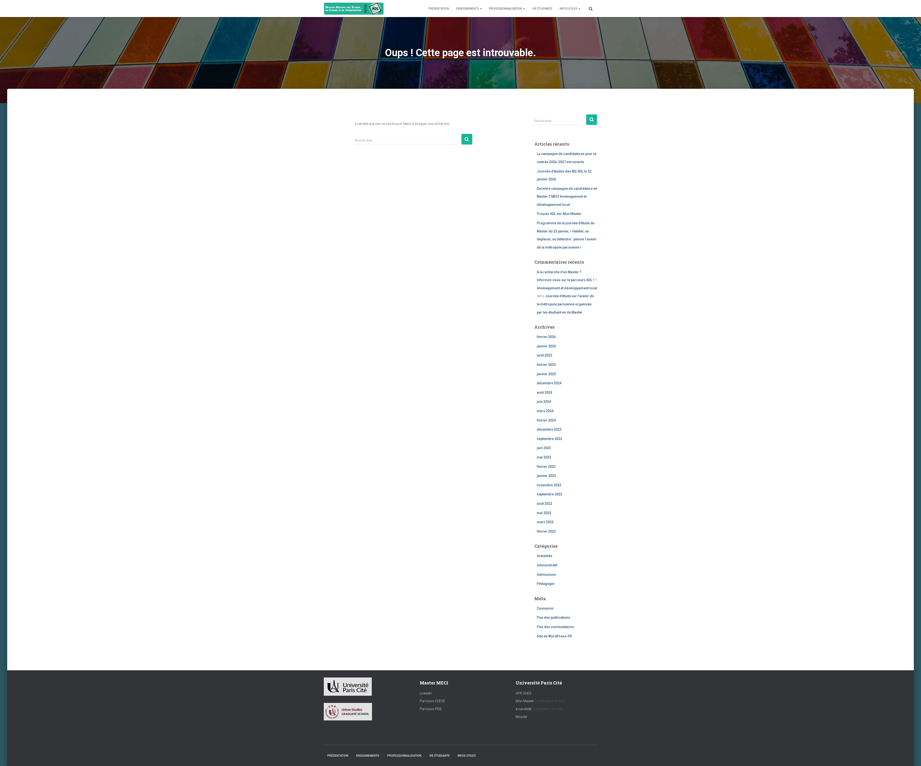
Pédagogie (545, 584)
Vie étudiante (542, 8)
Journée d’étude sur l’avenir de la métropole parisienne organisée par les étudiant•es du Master (565, 304)
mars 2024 (545, 411)
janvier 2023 (546, 476)
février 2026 (546, 337)
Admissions (546, 574)
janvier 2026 (546, 346)
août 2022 (544, 503)
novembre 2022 (549, 485)
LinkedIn (426, 693)
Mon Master (525, 701)
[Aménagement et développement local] (353, 9)
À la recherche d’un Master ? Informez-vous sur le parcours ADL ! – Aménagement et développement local (567, 280)
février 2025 (546, 365)
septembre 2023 (549, 439)
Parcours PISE (431, 709)
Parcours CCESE (432, 701)
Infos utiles (569, 8)
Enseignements (467, 8)
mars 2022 (545, 522)
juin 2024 (544, 402)
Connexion (545, 608)
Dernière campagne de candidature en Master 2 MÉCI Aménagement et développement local (567, 197)
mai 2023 (544, 457)
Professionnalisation (506, 8)
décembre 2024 (549, 383)
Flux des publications (553, 617)
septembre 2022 (549, 494)
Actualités (544, 556)
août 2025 (544, 355)
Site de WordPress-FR (554, 636)
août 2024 (544, 392)
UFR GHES (523, 693)
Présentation (439, 8)
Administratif (547, 565)
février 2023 (546, 467)
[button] (480, 8)
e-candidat (524, 709)
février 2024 (546, 420)
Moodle (521, 717)
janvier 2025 (546, 374)
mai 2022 (544, 513)
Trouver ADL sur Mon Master (559, 214)
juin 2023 (544, 448)
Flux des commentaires (555, 627)
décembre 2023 (549, 429)
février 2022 (546, 531)
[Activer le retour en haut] (911, 756)
